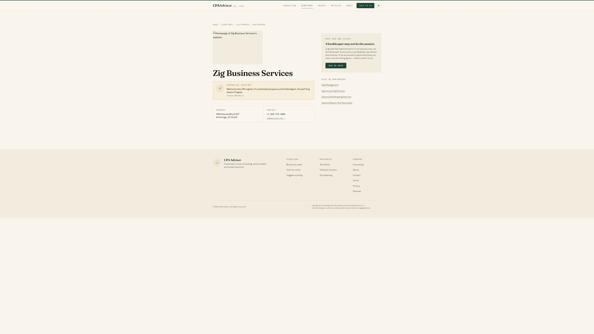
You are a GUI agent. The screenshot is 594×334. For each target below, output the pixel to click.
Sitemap (357, 191)
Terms (356, 180)
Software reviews (328, 169)
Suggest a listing (294, 175)
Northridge (259, 25)
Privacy (356, 185)
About (349, 5)
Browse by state (294, 164)
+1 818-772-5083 (276, 114)
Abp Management (330, 85)
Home (215, 25)
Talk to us (365, 5)
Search (322, 5)
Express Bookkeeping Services (336, 96)
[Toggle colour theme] (378, 5)
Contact (356, 175)
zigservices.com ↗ (276, 118)
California (243, 25)
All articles (325, 164)
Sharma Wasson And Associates (337, 102)
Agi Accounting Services (333, 91)
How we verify (293, 169)
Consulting (289, 5)
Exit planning (326, 175)
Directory (307, 5)
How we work (336, 65)
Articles (336, 5)
